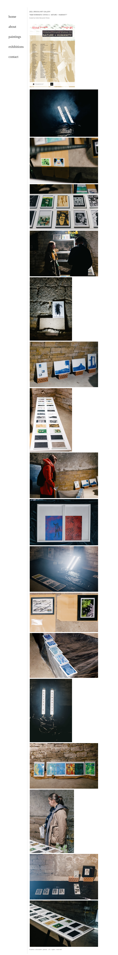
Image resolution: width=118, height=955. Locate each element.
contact (13, 57)
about (12, 26)
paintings (15, 37)
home (12, 16)
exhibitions (16, 47)
